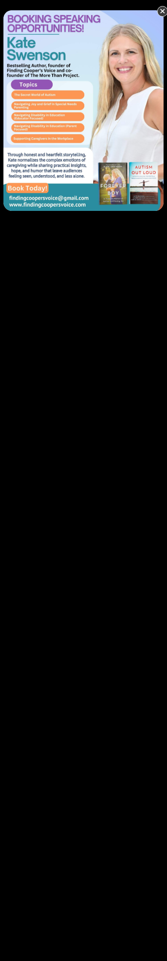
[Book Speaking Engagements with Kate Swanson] (83, 109)
